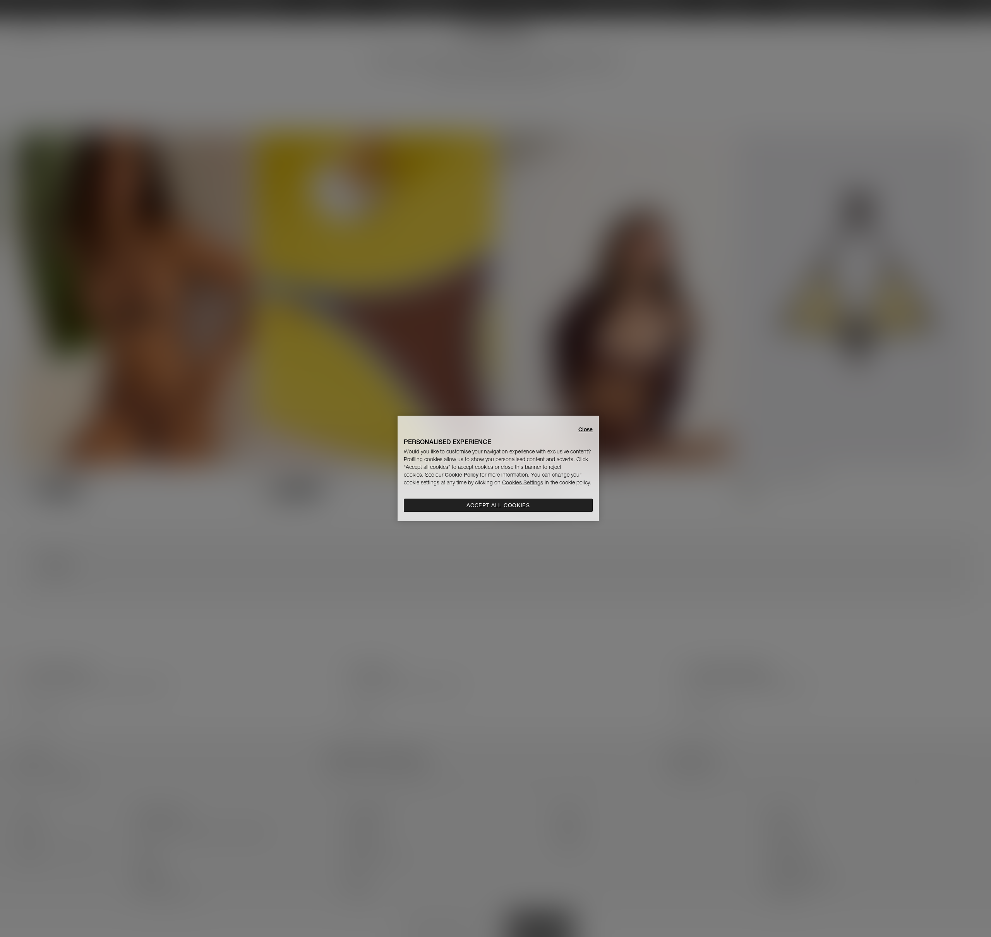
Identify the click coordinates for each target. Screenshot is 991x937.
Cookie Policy (461, 474)
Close (585, 429)
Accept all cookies (498, 505)
